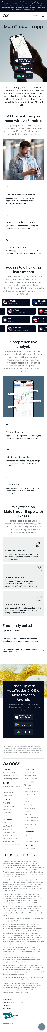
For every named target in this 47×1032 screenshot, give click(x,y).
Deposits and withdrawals (11, 786)
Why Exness (28, 805)
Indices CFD (7, 812)
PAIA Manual (7, 1008)
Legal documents (30, 838)
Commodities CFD (9, 806)
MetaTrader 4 (7, 829)
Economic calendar (30, 776)
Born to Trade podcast (31, 791)
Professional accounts (10, 776)
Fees (4, 789)
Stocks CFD (7, 809)
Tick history (28, 785)
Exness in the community (32, 820)
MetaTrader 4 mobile (10, 838)
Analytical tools (29, 772)
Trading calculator (30, 779)
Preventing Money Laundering (13, 1002)
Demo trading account (10, 779)
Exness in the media (31, 817)
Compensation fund (31, 841)
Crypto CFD (7, 815)
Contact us (28, 811)
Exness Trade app (9, 832)
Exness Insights (29, 794)
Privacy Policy (7, 1005)
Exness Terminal (8, 841)
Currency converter (31, 782)
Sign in (35, 16)
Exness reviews (29, 808)
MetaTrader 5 (7, 826)
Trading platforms (9, 823)
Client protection (8, 792)
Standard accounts (9, 772)
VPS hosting (28, 788)
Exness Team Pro (30, 824)
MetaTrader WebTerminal (11, 845)
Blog (26, 827)
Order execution (8, 795)
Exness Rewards (29, 848)
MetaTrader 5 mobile (10, 835)
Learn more (23, 944)
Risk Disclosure (8, 999)
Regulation (28, 835)
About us (27, 802)
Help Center (28, 814)
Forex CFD (6, 803)
